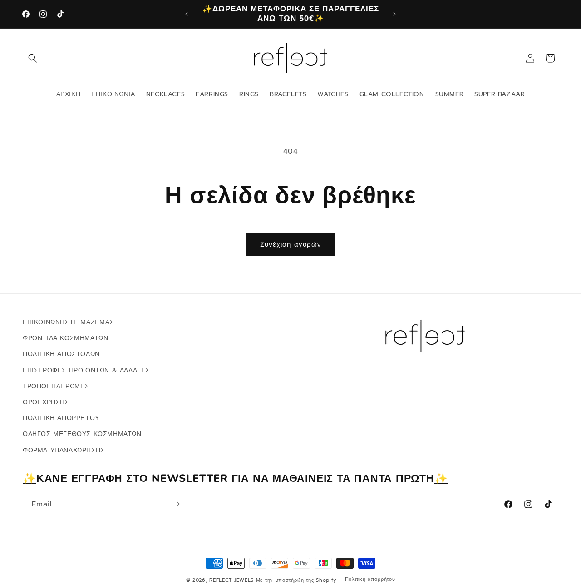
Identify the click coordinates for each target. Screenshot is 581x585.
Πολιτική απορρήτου (370, 580)
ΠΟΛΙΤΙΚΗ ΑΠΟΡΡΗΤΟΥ (61, 418)
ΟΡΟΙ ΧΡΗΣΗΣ (46, 402)
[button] (33, 58)
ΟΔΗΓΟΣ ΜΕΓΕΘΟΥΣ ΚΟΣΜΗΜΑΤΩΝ (82, 434)
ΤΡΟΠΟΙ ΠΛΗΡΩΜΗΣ (56, 386)
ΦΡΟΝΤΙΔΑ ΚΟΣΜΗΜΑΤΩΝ (65, 338)
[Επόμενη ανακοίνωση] (394, 14)
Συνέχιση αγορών (290, 244)
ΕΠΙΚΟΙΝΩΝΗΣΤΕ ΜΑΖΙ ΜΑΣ (68, 322)
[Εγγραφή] (176, 504)
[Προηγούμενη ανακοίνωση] (187, 14)
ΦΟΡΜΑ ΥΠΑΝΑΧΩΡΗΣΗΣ (64, 450)
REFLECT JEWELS (231, 580)
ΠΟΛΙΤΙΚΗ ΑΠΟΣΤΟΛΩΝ (61, 354)
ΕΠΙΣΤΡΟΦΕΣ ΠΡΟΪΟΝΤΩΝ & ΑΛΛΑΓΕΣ (86, 370)
